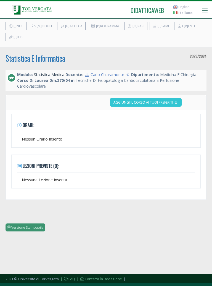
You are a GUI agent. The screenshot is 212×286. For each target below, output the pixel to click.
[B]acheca (73, 26)
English (183, 7)
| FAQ (67, 278)
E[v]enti (188, 26)
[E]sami (163, 26)
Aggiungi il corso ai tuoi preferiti (143, 102)
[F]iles (18, 37)
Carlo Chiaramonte (107, 74)
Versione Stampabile (27, 227)
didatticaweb (147, 10)
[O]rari (138, 26)
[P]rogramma (107, 26)
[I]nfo (18, 26)
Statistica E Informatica (35, 58)
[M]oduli (44, 26)
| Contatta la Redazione (99, 278)
